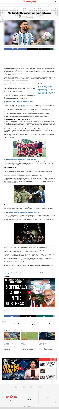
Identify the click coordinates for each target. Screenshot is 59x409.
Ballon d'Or (13, 309)
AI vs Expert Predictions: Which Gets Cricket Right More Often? (11, 342)
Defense (26, 5)
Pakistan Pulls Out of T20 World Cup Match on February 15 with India (45, 87)
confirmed (16, 90)
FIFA (30, 309)
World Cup (47, 309)
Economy (21, 5)
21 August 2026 (6, 344)
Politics (16, 5)
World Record (6, 310)
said (32, 94)
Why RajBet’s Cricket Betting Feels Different (28, 342)
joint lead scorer (24, 105)
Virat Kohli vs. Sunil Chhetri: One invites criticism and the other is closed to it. (23, 212)
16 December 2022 (32, 16)
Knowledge (39, 5)
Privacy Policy (47, 396)
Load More (46, 98)
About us (29, 394)
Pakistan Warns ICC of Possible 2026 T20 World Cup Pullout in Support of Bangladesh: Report (46, 94)
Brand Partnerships (29, 399)
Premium (10, 5)
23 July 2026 (42, 344)
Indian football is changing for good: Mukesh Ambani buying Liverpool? (22, 159)
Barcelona (18, 309)
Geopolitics (32, 5)
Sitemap (47, 397)
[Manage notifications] (56, 402)
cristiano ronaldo (25, 309)
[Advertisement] (29, 60)
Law (44, 5)
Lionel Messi (39, 309)
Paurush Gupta (24, 16)
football (33, 309)
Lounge (48, 5)
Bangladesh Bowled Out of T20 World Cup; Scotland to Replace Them (46, 90)
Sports (37, 16)
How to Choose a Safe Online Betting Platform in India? (47, 342)
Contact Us (29, 396)
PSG (43, 309)
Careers (29, 397)
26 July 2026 (24, 344)
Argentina (8, 309)
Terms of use (47, 394)
